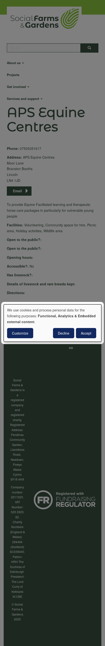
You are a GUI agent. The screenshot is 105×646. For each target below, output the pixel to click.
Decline (63, 333)
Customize (20, 333)
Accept (86, 333)
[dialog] (52, 323)
